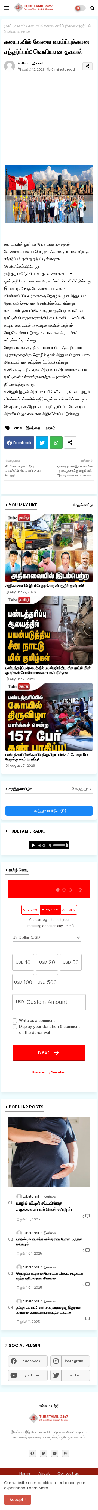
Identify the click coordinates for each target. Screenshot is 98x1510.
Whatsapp (56, 442)
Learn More (37, 1488)
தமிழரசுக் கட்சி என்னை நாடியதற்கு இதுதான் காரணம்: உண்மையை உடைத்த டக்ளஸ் (48, 1310)
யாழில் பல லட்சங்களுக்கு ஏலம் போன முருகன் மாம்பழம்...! (49, 1242)
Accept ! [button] (18, 1499)
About (44, 1473)
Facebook (22, 442)
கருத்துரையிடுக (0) (49, 810)
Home (25, 1473)
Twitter (42, 442)
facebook (31, 1361)
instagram (74, 1361)
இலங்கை (33, 428)
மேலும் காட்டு (83, 505)
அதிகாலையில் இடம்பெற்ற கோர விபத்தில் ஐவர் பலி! (44, 585)
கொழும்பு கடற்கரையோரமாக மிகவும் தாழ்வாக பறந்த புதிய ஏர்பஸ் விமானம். (49, 1276)
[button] (92, 8)
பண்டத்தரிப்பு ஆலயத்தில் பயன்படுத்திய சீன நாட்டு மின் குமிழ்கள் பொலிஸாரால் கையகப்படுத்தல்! (48, 670)
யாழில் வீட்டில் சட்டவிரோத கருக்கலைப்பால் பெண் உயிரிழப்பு (45, 1206)
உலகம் (21, 25)
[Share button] (70, 442)
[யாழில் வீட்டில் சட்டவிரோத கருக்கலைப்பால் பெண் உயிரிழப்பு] (49, 1152)
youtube (31, 1375)
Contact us (68, 1473)
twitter (74, 1375)
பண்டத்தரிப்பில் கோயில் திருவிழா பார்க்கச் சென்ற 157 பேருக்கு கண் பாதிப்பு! (47, 757)
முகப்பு (9, 25)
